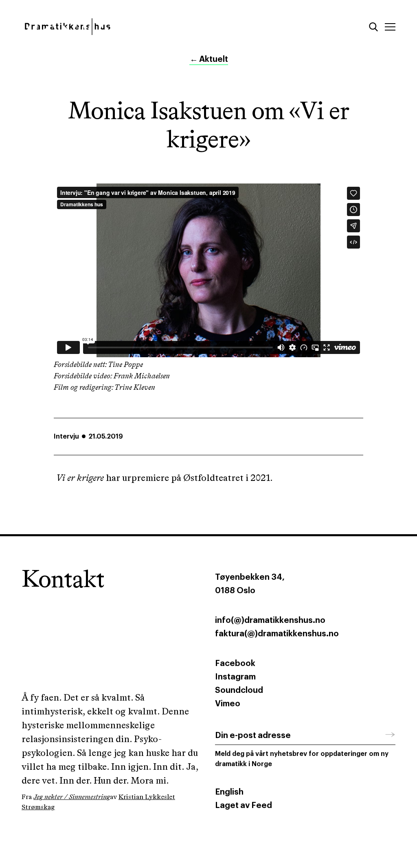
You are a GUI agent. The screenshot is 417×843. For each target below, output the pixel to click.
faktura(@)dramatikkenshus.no (277, 634)
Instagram (235, 677)
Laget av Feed (243, 806)
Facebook (235, 664)
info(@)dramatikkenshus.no (270, 620)
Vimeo (227, 704)
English (229, 792)
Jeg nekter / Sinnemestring (71, 797)
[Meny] (390, 27)
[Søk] (373, 26)
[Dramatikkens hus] (112, 26)
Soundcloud (239, 690)
